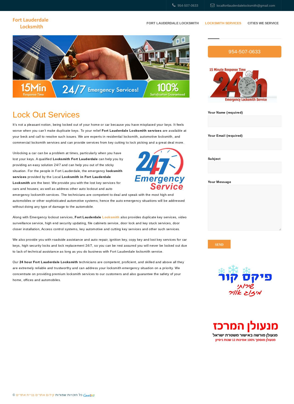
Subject (214, 159)
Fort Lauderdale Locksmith (173, 23)
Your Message (219, 182)
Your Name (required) (225, 112)
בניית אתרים (25, 395)
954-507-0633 (188, 5)
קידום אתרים (44, 395)
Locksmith (111, 217)
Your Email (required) (225, 135)
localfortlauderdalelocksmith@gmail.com (246, 5)
